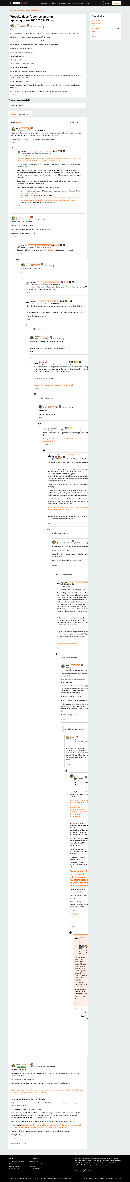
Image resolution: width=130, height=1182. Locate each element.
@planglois (74, 914)
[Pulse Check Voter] (71, 301)
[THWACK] (18, 3)
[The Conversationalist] (77, 737)
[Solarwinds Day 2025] (64, 151)
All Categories (96, 20)
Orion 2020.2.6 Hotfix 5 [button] (17, 105)
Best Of (94, 36)
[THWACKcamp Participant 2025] (61, 151)
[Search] (101, 3)
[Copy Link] (43, 27)
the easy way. (33, 193)
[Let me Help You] (71, 428)
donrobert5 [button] (33, 301)
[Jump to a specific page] (82, 122)
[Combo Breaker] (66, 301)
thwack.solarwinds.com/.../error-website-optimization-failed (54, 385)
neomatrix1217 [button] (52, 428)
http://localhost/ (47, 250)
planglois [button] (24, 151)
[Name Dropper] (54, 151)
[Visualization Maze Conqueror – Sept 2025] (59, 151)
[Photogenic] (61, 301)
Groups (94, 31)
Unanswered (105, 28)
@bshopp (74, 715)
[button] (12, 26)
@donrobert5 (74, 910)
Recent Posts (96, 23)
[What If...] (28, 25)
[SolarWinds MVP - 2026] (56, 151)
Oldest (18, 123)
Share (12, 95)
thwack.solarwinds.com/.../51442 (68, 643)
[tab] (13, 114)
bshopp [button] (72, 737)
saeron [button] (17, 25)
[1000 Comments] (68, 428)
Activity (94, 26)
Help (93, 34)
